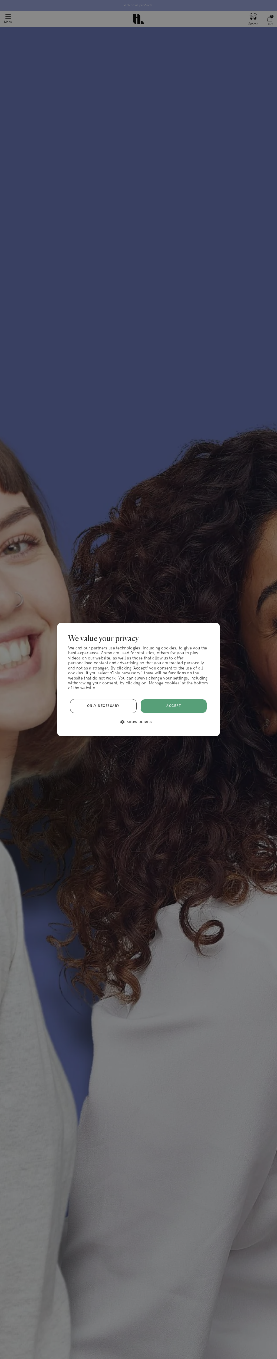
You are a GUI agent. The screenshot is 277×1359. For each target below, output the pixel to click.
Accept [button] (173, 706)
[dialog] (138, 679)
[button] (138, 722)
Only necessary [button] (103, 706)
